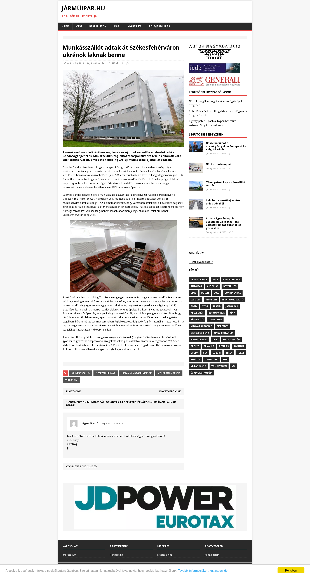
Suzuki (217, 352)
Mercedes (222, 326)
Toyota (195, 359)
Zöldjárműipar (159, 26)
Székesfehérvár (105, 373)
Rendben (291, 570)
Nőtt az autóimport (218, 164)
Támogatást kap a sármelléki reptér (225, 183)
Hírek (65, 26)
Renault (209, 346)
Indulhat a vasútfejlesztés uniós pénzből (223, 202)
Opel (215, 339)
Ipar (116, 26)
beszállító (230, 286)
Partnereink (116, 554)
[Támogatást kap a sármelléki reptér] (196, 189)
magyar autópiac (201, 326)
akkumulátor (199, 279)
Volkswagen (219, 366)
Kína (232, 312)
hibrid (217, 306)
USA (225, 359)
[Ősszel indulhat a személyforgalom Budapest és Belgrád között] (196, 150)
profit (195, 346)
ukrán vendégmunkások (137, 373)
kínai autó (197, 319)
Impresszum (69, 554)
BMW (193, 292)
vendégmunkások (169, 373)
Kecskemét (197, 312)
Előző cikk (73, 391)
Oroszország (231, 339)
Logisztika (134, 26)
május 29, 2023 (75, 63)
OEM (79, 26)
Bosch (205, 292)
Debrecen (211, 299)
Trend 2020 (211, 359)
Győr (205, 306)
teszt (240, 352)
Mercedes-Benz (200, 332)
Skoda (194, 352)
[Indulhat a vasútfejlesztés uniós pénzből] (196, 207)
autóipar (196, 286)
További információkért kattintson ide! (203, 570)
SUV (205, 352)
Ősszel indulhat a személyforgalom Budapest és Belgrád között (226, 146)
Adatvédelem (212, 554)
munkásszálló (81, 373)
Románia (239, 346)
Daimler (195, 299)
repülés (224, 346)
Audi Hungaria (232, 279)
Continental (233, 292)
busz (217, 292)
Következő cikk (170, 391)
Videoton (71, 380)
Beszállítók (97, 26)
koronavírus (216, 312)
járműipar (232, 306)
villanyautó (198, 366)
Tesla (229, 352)
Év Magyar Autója (201, 372)
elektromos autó (233, 299)
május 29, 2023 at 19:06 (112, 423)
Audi (215, 279)
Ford (194, 306)
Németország (199, 339)
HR (121, 63)
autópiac (212, 286)
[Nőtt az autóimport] (196, 171)
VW (233, 366)
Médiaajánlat (164, 554)
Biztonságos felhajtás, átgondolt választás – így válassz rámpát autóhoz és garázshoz (223, 223)
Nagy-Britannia (223, 332)
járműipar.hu (97, 63)
